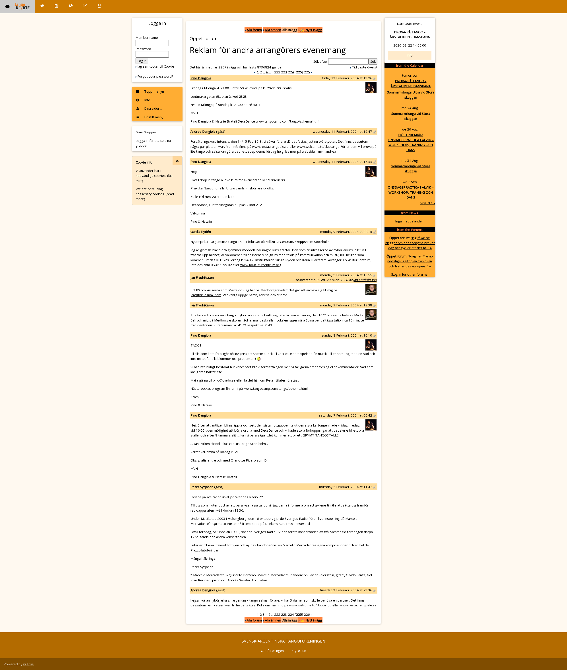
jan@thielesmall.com (205, 295)
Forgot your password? (155, 76)
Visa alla (427, 203)
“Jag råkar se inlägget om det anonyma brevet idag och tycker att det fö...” (410, 243)
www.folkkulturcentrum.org (260, 265)
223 (284, 72)
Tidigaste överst (364, 67)
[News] (71, 5)
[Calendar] (56, 5)
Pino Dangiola (200, 78)
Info (410, 55)
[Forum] (85, 5)
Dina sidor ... (152, 108)
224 (291, 72)
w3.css (28, 664)
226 (307, 72)
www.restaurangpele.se (270, 146)
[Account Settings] (99, 5)
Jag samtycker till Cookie (155, 66)
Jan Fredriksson (202, 277)
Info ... (148, 100)
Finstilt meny (153, 117)
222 (277, 72)
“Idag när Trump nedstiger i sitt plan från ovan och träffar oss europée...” (410, 261)
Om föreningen (272, 650)
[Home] (42, 5)
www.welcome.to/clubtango (318, 146)
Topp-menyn (153, 91)
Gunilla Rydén (200, 231)
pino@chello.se (224, 380)
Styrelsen (299, 650)
